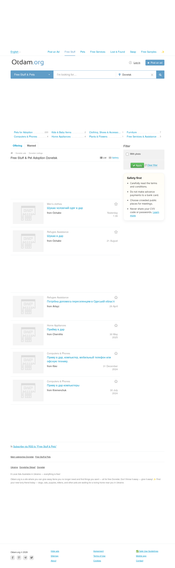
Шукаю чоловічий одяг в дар (65, 208)
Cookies (97, 560)
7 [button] (160, 131)
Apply (138, 165)
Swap (133, 51)
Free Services (97, 51)
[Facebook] (13, 557)
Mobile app (141, 555)
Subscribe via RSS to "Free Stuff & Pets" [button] (35, 446)
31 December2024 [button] (110, 367)
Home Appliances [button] (61, 136)
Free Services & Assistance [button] (141, 136)
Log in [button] (137, 62)
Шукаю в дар (55, 236)
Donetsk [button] (126, 74)
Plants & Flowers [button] (98, 136)
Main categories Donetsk (22, 456)
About (53, 560)
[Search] (160, 74)
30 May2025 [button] (114, 335)
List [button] (104, 157)
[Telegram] (25, 557)
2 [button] (85, 131)
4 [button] (47, 136)
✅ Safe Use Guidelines (147, 551)
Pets (82, 51)
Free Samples (148, 51)
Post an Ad (53, 51)
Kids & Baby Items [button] (61, 132)
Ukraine (14, 467)
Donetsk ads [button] (21, 153)
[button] (20, 52)
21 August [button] (112, 240)
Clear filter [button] (152, 165)
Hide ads (55, 551)
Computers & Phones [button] (25, 136)
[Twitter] (32, 557)
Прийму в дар (55, 329)
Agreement (98, 551)
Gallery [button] (115, 157)
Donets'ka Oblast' (27, 467)
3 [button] (160, 136)
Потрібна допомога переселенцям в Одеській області (81, 301)
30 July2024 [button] (114, 391)
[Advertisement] (87, 24)
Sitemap (54, 555)
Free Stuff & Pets (43, 456)
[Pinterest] (19, 557)
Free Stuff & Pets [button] (24, 74)
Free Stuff (70, 51)
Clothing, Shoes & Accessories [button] (105, 132)
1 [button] (122, 131)
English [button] (14, 51)
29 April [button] (114, 306)
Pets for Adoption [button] (23, 132)
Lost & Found (117, 51)
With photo (135, 153)
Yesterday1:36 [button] (112, 214)
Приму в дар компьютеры (63, 385)
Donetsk (41, 467)
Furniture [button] (132, 132)
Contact (139, 560)
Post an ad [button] (156, 62)
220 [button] (46, 131)
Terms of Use (99, 555)
